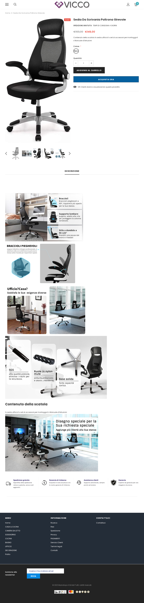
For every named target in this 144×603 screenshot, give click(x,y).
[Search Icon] (15, 4)
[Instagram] (109, 571)
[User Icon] (128, 4)
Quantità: (77, 58)
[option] (38, 80)
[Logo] (72, 4)
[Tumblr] (120, 571)
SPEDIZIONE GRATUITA (82, 25)
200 (79, 87)
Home (7, 13)
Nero (76, 51)
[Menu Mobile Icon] (7, 4)
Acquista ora (106, 79)
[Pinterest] (114, 571)
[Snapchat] (125, 571)
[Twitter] (97, 571)
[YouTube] (131, 571)
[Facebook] (92, 571)
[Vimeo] (137, 571)
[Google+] (103, 571)
